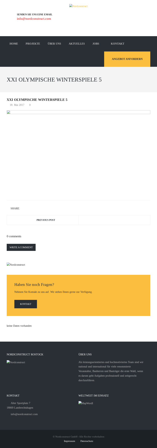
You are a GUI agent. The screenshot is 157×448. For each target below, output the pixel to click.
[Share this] (24, 208)
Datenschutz (86, 441)
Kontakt (25, 304)
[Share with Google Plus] (35, 208)
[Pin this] (40, 208)
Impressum (69, 441)
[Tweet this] (29, 208)
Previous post (46, 220)
